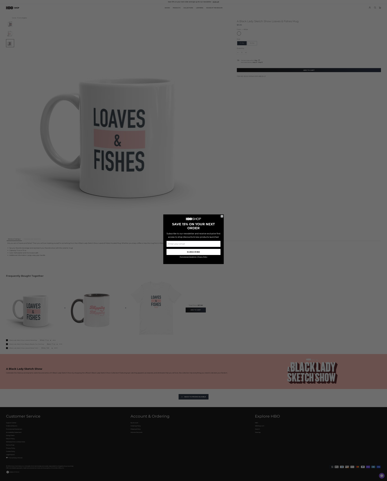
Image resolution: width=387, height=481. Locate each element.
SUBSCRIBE (193, 252)
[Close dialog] (222, 216)
